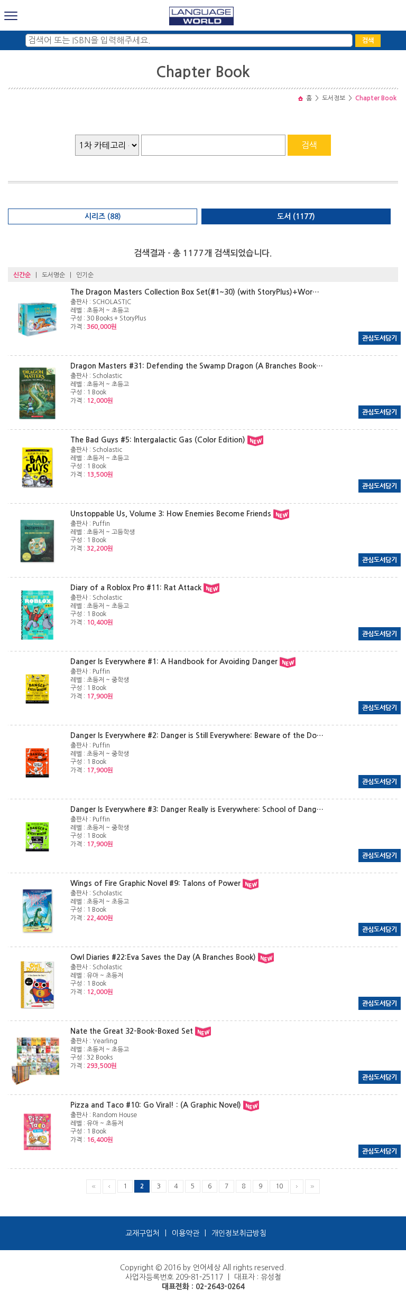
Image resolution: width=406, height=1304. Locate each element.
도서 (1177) (296, 216)
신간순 (22, 275)
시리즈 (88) (103, 216)
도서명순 (53, 275)
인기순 (85, 275)
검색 (368, 40)
